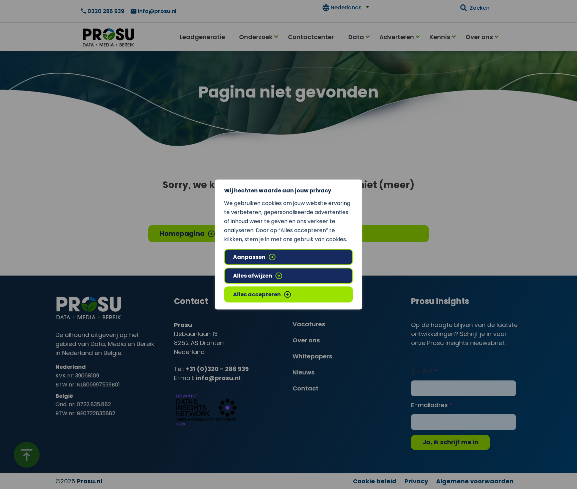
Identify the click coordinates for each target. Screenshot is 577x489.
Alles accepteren (257, 294)
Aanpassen (249, 257)
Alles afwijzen (252, 276)
